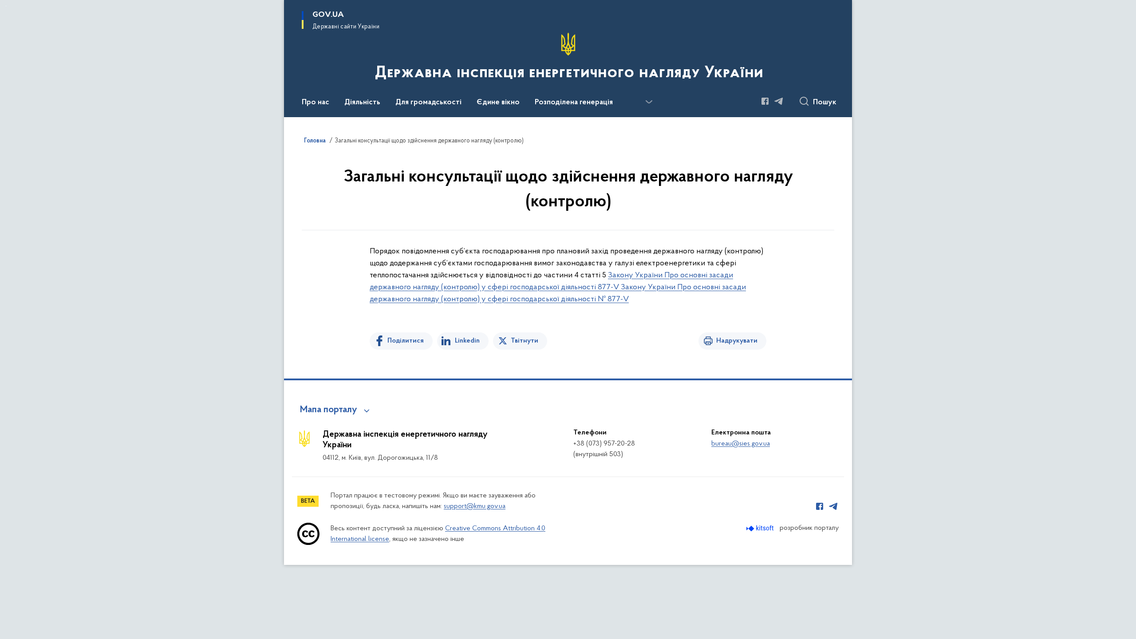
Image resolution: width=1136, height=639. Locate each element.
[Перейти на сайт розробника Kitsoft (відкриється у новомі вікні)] (760, 528)
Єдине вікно (498, 102)
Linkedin (467, 340)
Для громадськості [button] (428, 102)
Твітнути (524, 340)
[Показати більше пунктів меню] (648, 102)
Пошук (824, 102)
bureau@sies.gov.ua (740, 443)
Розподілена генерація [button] (574, 102)
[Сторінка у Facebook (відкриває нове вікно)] (765, 101)
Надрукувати (736, 340)
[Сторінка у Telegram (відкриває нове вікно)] (778, 101)
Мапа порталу (328, 410)
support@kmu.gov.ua (474, 506)
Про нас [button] (315, 102)
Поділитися (405, 340)
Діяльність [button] (362, 102)
